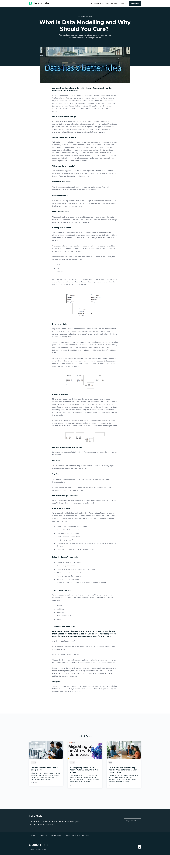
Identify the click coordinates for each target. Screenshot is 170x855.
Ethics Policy (84, 835)
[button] (86, 3)
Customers (115, 3)
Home (33, 835)
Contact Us (135, 3)
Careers (123, 3)
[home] (39, 3)
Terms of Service (71, 835)
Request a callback (132, 821)
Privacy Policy (56, 835)
